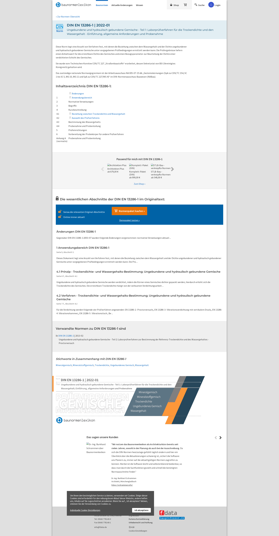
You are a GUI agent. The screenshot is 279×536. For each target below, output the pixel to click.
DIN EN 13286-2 (66, 335)
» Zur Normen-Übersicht (68, 16)
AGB (132, 527)
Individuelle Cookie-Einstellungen (85, 510)
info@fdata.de (100, 527)
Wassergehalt (142, 365)
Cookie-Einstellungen (138, 530)
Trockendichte (102, 365)
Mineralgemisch (64, 365)
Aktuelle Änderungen (122, 5)
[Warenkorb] (186, 4)
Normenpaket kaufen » (131, 211)
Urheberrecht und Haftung (140, 522)
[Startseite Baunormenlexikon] (74, 4)
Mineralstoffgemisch (83, 365)
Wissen (139, 5)
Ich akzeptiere (141, 510)
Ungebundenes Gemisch (122, 365)
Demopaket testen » (129, 220)
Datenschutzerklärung (139, 519)
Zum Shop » (139, 183)
